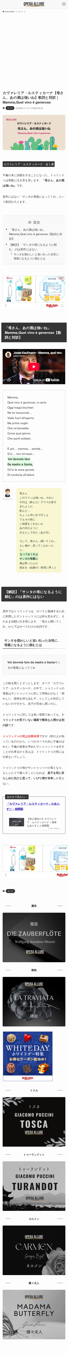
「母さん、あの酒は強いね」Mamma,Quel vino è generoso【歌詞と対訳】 (35, 234)
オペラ (10, 108)
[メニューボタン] (64, 4)
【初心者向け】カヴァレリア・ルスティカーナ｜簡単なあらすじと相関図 (42, 822)
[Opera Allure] (34, 4)
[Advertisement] (34, 50)
